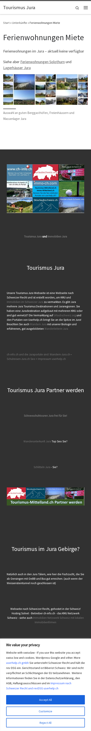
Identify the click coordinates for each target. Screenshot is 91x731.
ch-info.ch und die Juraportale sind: (28, 354)
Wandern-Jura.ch (60, 354)
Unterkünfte (19, 23)
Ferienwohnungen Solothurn (42, 61)
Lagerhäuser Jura (17, 67)
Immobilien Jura (57, 236)
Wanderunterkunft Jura (37, 441)
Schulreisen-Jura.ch (18, 359)
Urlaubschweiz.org (65, 315)
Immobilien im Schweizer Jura (25, 302)
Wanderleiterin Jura (56, 329)
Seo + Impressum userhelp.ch (48, 359)
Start (6, 23)
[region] (45, 685)
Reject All (45, 723)
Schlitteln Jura (42, 467)
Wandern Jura (38, 324)
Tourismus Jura (33, 236)
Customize (45, 711)
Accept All (45, 700)
